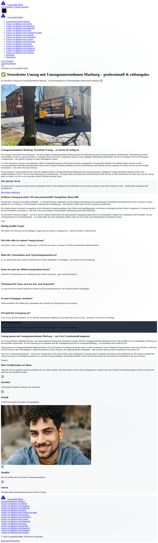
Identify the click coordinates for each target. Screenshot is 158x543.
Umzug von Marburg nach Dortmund (20, 41)
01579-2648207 (7, 7)
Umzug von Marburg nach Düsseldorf (21, 37)
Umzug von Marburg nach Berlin (19, 24)
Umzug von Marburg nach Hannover (20, 48)
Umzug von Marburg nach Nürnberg (20, 50)
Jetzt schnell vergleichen (10, 192)
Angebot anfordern (21, 7)
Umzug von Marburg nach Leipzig (19, 39)
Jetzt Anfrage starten (9, 331)
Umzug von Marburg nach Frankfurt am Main (24, 33)
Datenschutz (11, 57)
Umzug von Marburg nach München (20, 28)
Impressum (10, 55)
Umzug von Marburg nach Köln (18, 30)
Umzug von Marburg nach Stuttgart (20, 35)
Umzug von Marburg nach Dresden (20, 53)
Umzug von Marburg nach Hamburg (20, 26)
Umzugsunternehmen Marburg (18, 21)
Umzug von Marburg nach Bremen (19, 46)
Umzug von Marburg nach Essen (19, 44)
